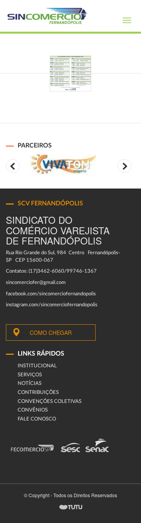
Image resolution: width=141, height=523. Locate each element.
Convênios (33, 410)
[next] (124, 166)
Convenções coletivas (49, 401)
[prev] (13, 166)
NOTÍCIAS (30, 383)
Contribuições (38, 392)
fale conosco (37, 419)
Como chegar (51, 332)
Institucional (37, 365)
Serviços (30, 374)
